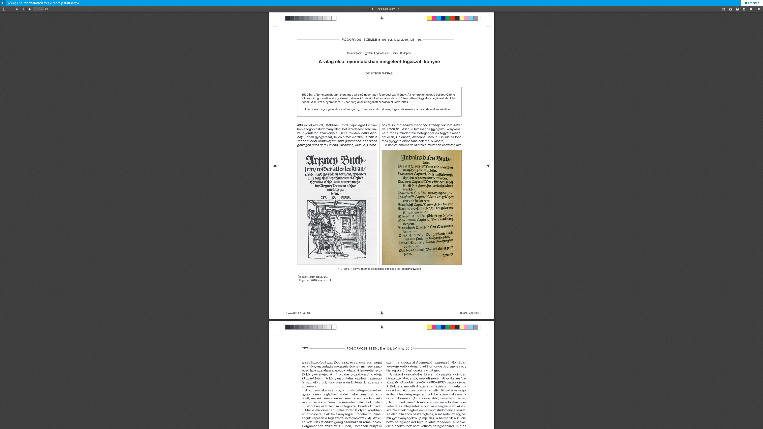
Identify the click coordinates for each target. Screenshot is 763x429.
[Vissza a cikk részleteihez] (3, 3)
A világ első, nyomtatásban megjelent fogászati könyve (44, 3)
